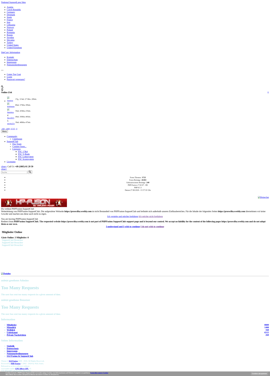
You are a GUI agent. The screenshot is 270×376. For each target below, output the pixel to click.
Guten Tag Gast (14, 74)
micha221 (11, 124)
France (10, 20)
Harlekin (10, 112)
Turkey (10, 42)
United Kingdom (14, 47)
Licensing (11, 161)
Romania (11, 32)
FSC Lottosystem (25, 156)
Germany (11, 12)
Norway (10, 27)
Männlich (11, 327)
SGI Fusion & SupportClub (20, 356)
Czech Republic (14, 9)
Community (12, 136)
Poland (10, 30)
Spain (9, 17)
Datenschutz (12, 60)
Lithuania (11, 25)
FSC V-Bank (24, 154)
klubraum (10, 106)
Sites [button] (13, 2)
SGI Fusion (13, 361)
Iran (8, 22)
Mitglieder (12, 325)
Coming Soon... (19, 146)
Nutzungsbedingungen (17, 65)
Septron (10, 100)
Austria (10, 7)
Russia (10, 35)
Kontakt (10, 57)
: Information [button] (10, 52)
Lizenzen (16, 149)
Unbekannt (12, 332)
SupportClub (12, 141)
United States (13, 45)
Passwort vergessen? (16, 79)
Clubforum (17, 139)
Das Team (16, 144)
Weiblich (11, 330)
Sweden (10, 37)
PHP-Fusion (15, 363)
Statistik (10, 346)
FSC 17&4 (23, 151)
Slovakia (10, 40)
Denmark (11, 15)
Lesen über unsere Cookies (99, 373)
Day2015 (10, 118)
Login (9, 77)
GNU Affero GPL (22, 369)
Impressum (11, 62)
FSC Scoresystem (26, 159)
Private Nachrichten (16, 335)
